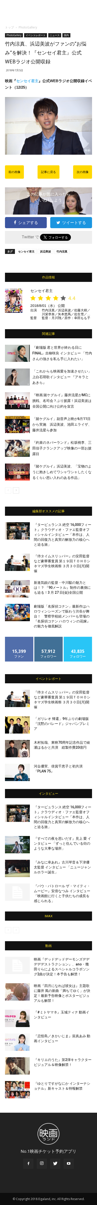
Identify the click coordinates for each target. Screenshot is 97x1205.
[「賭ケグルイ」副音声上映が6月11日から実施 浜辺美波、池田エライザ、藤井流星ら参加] (17, 424)
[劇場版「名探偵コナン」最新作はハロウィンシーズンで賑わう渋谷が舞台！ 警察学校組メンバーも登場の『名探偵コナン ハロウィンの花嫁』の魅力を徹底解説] (17, 612)
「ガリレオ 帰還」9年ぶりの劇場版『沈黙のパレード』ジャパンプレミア (62, 724)
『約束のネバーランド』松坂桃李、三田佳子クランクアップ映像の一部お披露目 (62, 448)
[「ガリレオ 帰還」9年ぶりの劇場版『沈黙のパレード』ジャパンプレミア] (17, 725)
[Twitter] (55, 1164)
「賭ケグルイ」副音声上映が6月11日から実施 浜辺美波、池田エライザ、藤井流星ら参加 (62, 424)
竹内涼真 (61, 251)
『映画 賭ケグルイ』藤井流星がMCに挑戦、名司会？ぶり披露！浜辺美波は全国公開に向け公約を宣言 (62, 400)
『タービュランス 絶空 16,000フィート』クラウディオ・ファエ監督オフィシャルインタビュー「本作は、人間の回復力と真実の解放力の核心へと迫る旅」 (62, 534)
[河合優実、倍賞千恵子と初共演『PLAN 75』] (17, 772)
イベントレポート (36, 35)
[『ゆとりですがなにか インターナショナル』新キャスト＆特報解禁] (17, 1089)
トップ (9, 27)
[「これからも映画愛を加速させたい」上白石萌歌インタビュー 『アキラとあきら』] (17, 377)
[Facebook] (28, 1164)
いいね (19, 638)
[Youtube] (69, 1164)
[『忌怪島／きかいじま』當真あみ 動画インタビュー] (17, 1042)
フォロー (48, 638)
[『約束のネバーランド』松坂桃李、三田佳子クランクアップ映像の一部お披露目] (17, 448)
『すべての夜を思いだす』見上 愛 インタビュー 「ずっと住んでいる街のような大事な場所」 (62, 843)
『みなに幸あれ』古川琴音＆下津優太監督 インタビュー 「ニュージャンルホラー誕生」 (62, 867)
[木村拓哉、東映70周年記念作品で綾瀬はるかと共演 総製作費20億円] (17, 748)
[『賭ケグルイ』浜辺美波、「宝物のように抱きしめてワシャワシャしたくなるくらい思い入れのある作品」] (17, 472)
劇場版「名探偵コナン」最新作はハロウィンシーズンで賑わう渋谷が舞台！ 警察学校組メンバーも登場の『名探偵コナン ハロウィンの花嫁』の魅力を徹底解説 (62, 616)
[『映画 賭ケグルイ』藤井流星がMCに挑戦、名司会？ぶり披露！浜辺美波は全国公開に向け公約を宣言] (17, 400)
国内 (66, 35)
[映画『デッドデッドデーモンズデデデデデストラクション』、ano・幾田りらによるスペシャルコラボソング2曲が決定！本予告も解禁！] (17, 965)
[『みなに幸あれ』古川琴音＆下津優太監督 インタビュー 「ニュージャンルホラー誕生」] (17, 868)
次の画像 (83, 172)
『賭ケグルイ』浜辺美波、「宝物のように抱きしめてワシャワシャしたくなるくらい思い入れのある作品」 (62, 472)
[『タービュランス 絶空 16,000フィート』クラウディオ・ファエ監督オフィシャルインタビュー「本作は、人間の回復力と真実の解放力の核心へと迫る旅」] (17, 531)
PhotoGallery (28, 27)
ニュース (55, 35)
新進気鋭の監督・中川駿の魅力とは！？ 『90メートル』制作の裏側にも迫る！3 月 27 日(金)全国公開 (62, 587)
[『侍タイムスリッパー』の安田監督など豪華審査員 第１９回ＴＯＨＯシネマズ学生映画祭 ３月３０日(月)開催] (17, 562)
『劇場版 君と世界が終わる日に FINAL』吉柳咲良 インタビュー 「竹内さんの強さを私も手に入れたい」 (62, 353)
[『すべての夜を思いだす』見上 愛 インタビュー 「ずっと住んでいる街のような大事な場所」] (17, 844)
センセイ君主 (27, 81)
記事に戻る (48, 172)
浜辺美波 (45, 251)
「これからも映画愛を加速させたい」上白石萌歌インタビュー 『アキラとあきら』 (62, 377)
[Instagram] (42, 1164)
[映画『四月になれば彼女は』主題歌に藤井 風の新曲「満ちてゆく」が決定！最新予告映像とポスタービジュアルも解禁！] (17, 992)
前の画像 (14, 172)
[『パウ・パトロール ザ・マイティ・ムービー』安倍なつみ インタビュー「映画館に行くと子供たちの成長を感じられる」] (17, 892)
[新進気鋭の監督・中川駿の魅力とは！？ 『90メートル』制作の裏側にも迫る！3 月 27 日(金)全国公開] (17, 588)
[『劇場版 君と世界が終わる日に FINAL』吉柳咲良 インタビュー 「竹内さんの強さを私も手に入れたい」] (17, 353)
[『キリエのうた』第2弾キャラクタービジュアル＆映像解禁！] (17, 1066)
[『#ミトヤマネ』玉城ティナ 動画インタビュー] (17, 1018)
